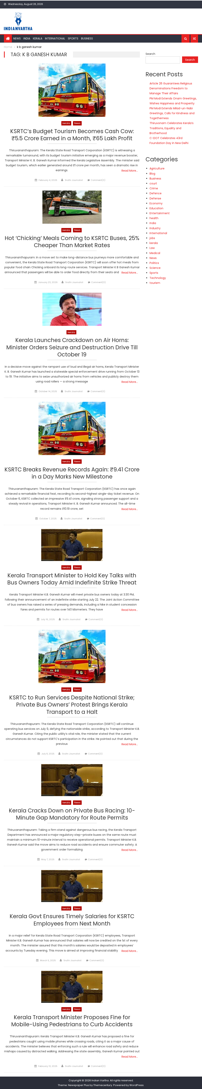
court (153, 183)
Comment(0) (98, 180)
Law (152, 248)
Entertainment (160, 213)
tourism (155, 283)
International (55, 38)
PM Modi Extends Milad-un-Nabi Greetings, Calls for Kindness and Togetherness (172, 113)
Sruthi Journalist (74, 180)
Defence (156, 193)
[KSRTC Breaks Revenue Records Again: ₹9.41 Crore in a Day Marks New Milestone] (72, 428)
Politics (154, 263)
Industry (155, 228)
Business (87, 38)
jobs (152, 238)
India (26, 38)
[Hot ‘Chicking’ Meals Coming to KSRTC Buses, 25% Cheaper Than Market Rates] (72, 207)
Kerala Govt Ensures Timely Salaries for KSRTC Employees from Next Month (72, 920)
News (17, 38)
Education (156, 208)
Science (155, 268)
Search (150, 54)
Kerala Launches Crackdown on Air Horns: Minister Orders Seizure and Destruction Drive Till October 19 (72, 347)
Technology (158, 278)
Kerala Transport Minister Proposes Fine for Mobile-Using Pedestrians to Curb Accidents (72, 1021)
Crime (154, 188)
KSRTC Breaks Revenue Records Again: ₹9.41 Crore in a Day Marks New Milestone (72, 473)
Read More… (130, 171)
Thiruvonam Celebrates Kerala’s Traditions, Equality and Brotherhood (172, 128)
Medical (155, 253)
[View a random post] (194, 39)
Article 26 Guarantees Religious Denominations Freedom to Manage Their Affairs (171, 88)
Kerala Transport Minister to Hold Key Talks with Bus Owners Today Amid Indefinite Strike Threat (72, 579)
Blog (152, 174)
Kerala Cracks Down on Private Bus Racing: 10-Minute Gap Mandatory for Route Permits (72, 814)
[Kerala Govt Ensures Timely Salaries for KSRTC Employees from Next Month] (72, 886)
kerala (66, 123)
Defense (155, 198)
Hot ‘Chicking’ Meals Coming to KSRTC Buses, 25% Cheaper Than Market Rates (72, 242)
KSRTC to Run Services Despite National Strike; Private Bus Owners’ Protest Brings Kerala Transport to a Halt (72, 705)
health (154, 218)
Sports (73, 38)
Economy (156, 203)
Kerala (37, 38)
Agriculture (157, 168)
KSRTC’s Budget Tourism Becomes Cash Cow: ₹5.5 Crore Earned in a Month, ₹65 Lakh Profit (72, 135)
